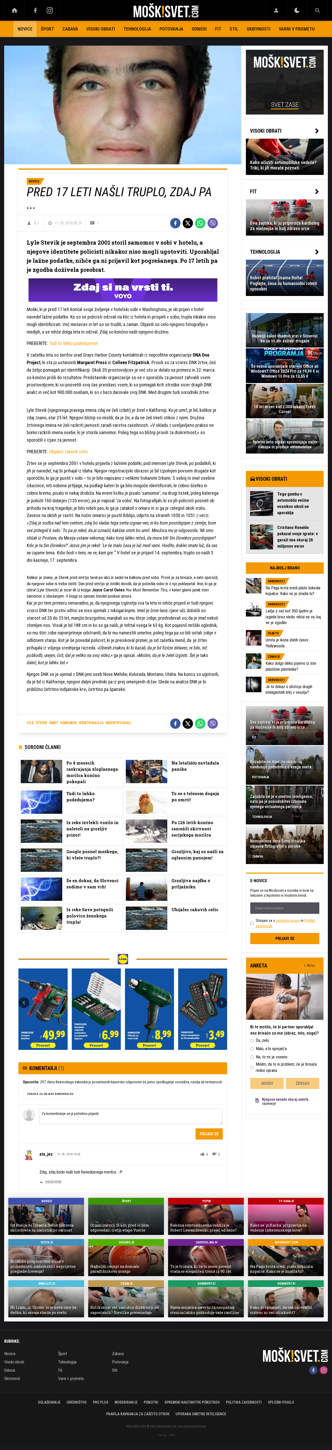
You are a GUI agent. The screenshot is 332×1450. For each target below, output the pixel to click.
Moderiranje (126, 1402)
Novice (25, 29)
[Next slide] (221, 1002)
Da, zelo (262, 1040)
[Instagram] (49, 10)
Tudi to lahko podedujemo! (73, 343)
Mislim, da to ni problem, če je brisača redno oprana (286, 1067)
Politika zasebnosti (244, 1402)
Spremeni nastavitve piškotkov (192, 1402)
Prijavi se (209, 1133)
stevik (41, 723)
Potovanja (171, 29)
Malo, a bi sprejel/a (271, 1048)
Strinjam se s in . (285, 923)
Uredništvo (77, 1402)
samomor (68, 723)
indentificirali (118, 723)
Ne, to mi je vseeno (271, 1057)
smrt (53, 723)
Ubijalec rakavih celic (68, 451)
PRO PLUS (100, 1402)
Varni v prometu (297, 29)
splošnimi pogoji (288, 920)
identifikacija (91, 723)
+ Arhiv (309, 965)
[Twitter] (188, 223)
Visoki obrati (100, 29)
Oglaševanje (49, 1402)
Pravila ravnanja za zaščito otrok (137, 1414)
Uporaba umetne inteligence (201, 1414)
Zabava (70, 29)
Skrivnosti (259, 29)
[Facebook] (35, 10)
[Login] (276, 10)
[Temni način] (297, 10)
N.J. (36, 223)
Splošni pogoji (281, 1402)
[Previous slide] (23, 1002)
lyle (30, 723)
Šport (47, 29)
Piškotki (151, 1402)
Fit (218, 29)
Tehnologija (137, 29)
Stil (234, 29)
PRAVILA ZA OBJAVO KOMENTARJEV (50, 1094)
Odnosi (199, 29)
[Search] (317, 10)
